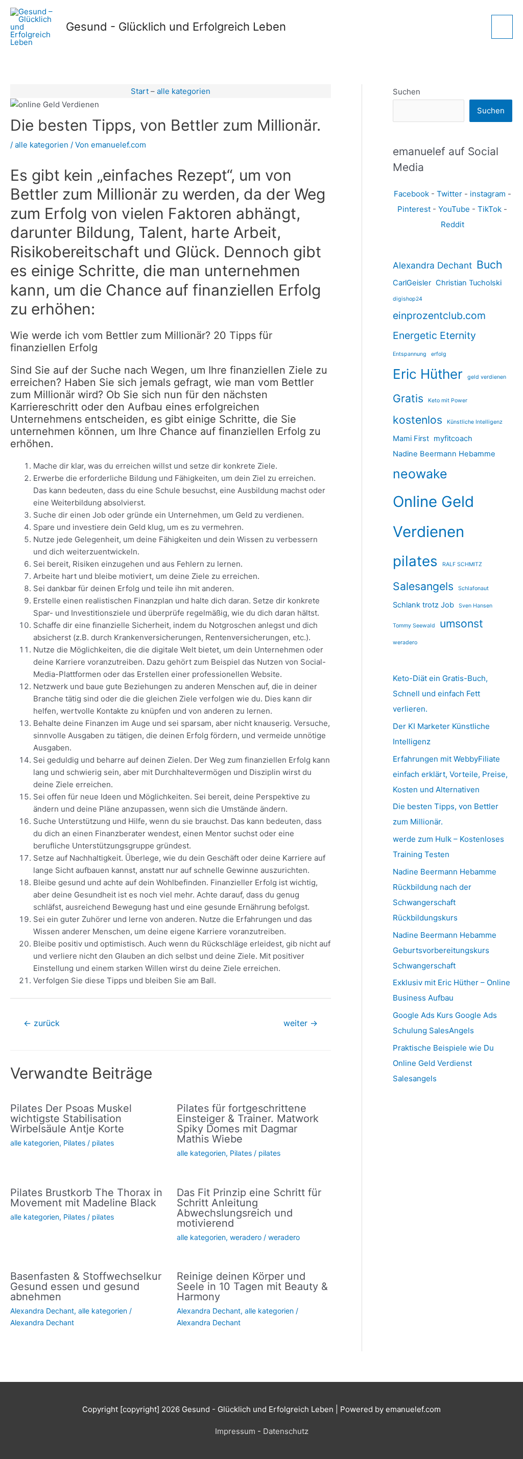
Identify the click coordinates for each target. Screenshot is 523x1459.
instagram (488, 194)
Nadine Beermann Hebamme (444, 453)
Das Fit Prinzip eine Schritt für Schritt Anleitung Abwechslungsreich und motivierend (249, 1207)
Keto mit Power (447, 400)
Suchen (406, 91)
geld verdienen (486, 377)
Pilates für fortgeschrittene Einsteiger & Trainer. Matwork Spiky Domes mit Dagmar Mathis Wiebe (248, 1123)
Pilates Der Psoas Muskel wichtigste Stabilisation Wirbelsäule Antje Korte (71, 1118)
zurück (41, 1023)
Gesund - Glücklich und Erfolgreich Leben (176, 26)
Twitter (449, 194)
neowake (420, 473)
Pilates (74, 1142)
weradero (246, 1237)
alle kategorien (183, 91)
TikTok (490, 209)
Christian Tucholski (469, 282)
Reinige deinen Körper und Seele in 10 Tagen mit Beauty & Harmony (252, 1286)
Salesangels (423, 586)
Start (140, 91)
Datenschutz (285, 1431)
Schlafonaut (473, 588)
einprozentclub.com (439, 315)
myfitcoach (453, 438)
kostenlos (417, 419)
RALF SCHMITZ (462, 564)
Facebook (411, 194)
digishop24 (407, 299)
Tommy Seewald (414, 625)
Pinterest (414, 209)
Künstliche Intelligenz (475, 422)
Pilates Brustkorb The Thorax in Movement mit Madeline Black (86, 1197)
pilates (103, 1142)
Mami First (411, 438)
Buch (490, 264)
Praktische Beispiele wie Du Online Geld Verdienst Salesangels (443, 1063)
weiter (300, 1023)
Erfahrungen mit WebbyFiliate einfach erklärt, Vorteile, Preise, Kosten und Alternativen (450, 774)
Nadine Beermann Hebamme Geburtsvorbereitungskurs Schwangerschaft (444, 950)
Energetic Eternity (434, 335)
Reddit (452, 224)
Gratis (408, 398)
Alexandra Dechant (42, 1310)
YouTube (454, 209)
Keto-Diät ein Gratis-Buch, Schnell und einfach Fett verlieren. (440, 693)
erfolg (438, 354)
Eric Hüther (428, 374)
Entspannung (409, 354)
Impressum (235, 1431)
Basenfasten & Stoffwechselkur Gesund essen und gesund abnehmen (85, 1286)
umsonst (461, 623)
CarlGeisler (412, 282)
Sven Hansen (475, 605)
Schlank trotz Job (423, 605)
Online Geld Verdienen (433, 517)
